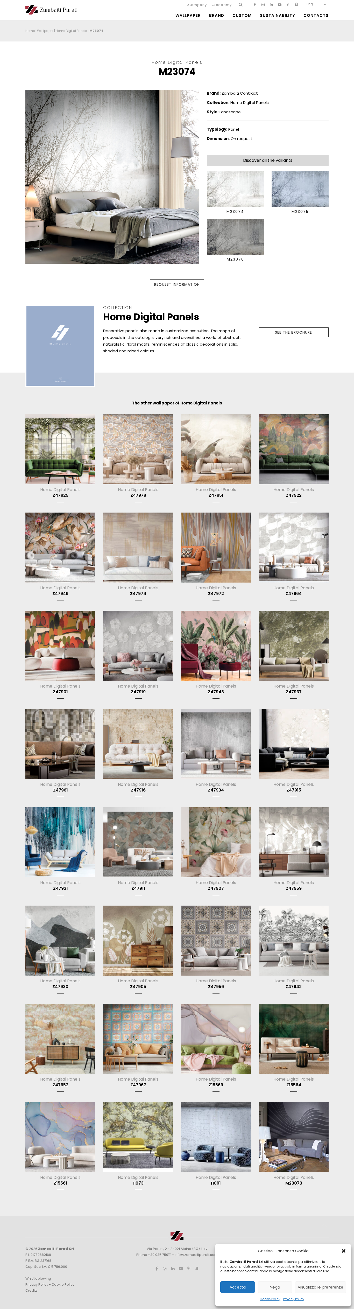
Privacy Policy (293, 1299)
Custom (242, 15)
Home (30, 31)
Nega (275, 1287)
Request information (177, 284)
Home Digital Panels (71, 31)
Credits (31, 1290)
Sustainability (277, 15)
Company (197, 4)
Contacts (316, 15)
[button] (343, 1251)
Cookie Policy (270, 1299)
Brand (216, 15)
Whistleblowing (38, 1278)
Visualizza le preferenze (320, 1287)
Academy (222, 4)
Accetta (238, 1287)
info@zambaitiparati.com (196, 1254)
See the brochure (293, 332)
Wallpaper (188, 15)
